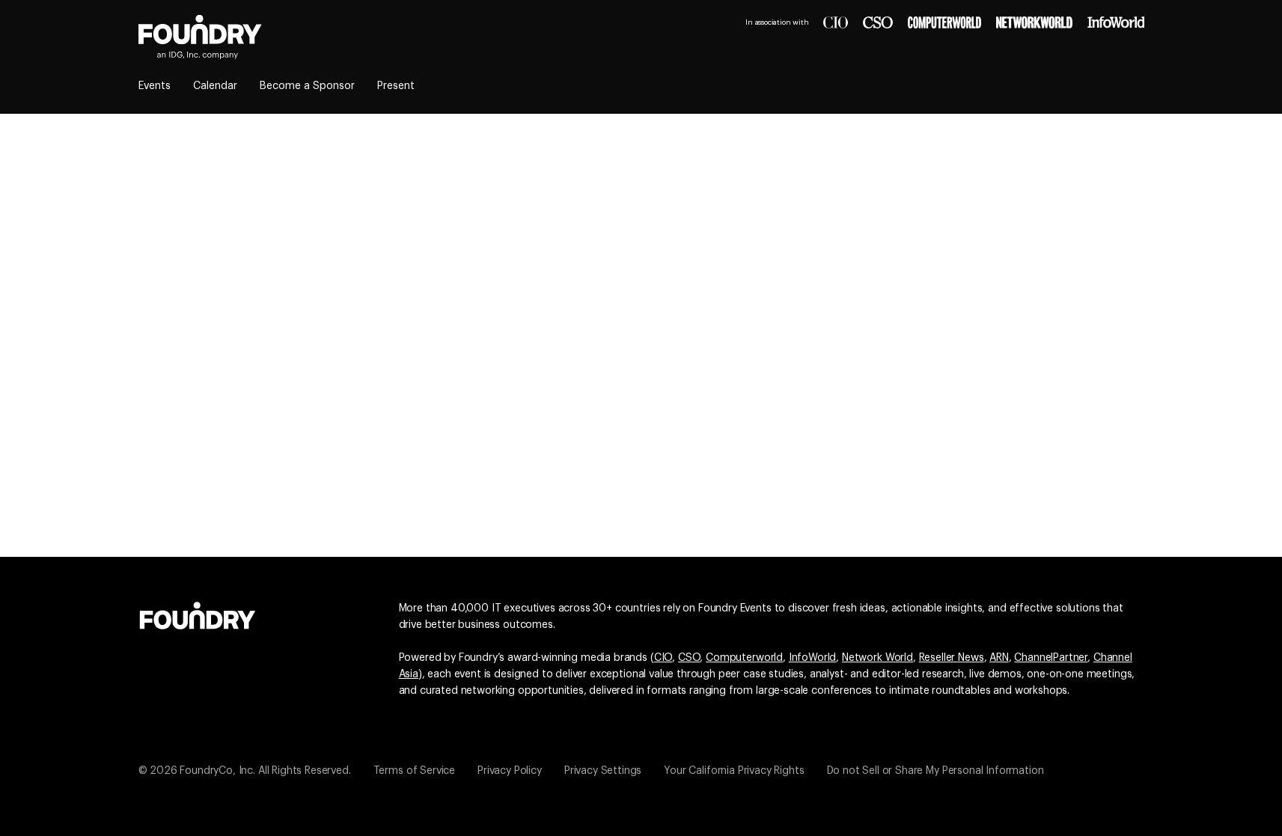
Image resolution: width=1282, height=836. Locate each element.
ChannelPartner (1050, 658)
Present (396, 86)
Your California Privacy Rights (734, 771)
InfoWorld (813, 658)
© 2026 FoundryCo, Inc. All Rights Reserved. (244, 771)
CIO (663, 658)
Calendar (215, 86)
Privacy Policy (509, 771)
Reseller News (951, 658)
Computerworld (744, 658)
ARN (999, 658)
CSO (689, 658)
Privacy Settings (602, 771)
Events (154, 86)
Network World (877, 658)
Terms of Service (414, 771)
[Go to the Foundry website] (197, 613)
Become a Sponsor (307, 86)
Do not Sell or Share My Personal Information (935, 771)
